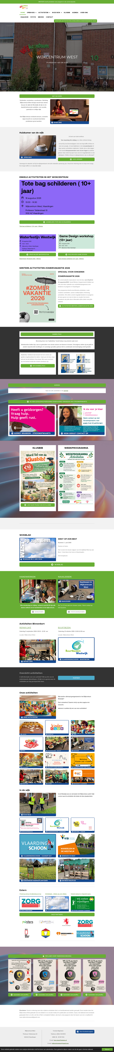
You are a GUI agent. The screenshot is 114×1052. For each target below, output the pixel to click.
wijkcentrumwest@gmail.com (60, 1043)
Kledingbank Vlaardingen (81, 894)
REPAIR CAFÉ (25, 628)
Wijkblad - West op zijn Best (56, 894)
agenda (66, 390)
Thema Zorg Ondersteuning (30, 894)
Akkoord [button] (107, 1049)
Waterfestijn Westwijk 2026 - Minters (30, 258)
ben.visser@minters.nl (60, 1040)
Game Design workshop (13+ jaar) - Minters (71, 258)
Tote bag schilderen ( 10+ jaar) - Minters (31, 226)
